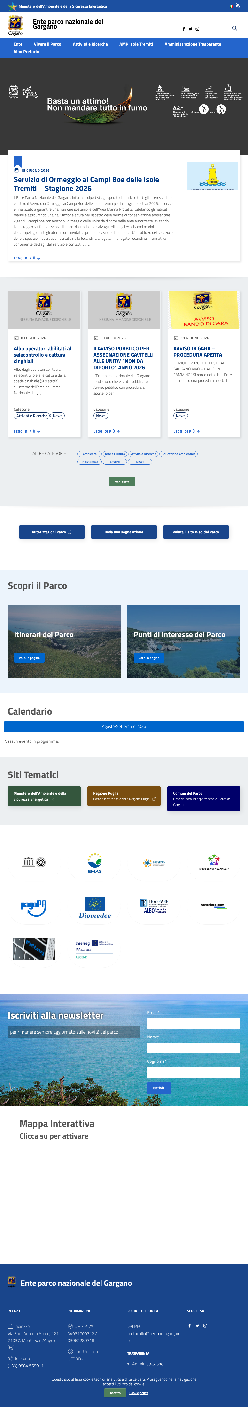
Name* (153, 1037)
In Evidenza (89, 461)
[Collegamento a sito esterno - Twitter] (191, 28)
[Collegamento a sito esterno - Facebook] (184, 28)
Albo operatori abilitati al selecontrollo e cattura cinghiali (42, 355)
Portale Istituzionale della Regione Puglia (121, 796)
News (57, 416)
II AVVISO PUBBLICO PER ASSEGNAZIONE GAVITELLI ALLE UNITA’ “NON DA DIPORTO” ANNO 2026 (123, 358)
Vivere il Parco (47, 44)
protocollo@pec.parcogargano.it (153, 1337)
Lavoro (115, 461)
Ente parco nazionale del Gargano (68, 23)
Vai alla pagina (29, 657)
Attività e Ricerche (90, 44)
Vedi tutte (122, 481)
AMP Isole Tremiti (136, 44)
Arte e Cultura (115, 453)
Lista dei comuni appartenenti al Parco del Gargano (202, 799)
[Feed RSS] (237, 4)
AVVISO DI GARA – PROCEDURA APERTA (197, 352)
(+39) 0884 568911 (26, 1365)
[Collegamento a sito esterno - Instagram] (197, 28)
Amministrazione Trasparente (193, 44)
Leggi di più (25, 258)
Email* (153, 1012)
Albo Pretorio (26, 51)
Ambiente (90, 453)
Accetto (115, 1392)
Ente (18, 44)
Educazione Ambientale (178, 453)
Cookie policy (138, 1392)
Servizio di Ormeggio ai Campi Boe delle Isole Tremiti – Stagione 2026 (86, 183)
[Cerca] (235, 28)
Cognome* (156, 1061)
